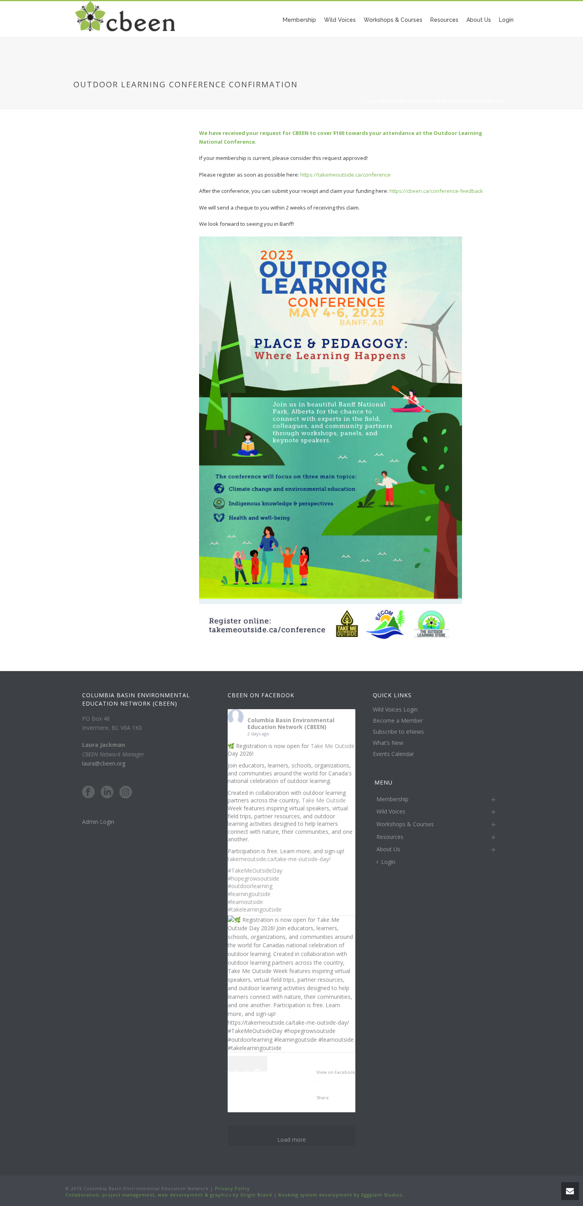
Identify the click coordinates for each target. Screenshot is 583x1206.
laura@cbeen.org (103, 763)
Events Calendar (393, 754)
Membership (299, 20)
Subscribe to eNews (398, 731)
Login (506, 20)
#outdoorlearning (250, 886)
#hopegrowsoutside (253, 878)
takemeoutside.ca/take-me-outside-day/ (279, 859)
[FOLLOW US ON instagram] (125, 792)
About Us (478, 20)
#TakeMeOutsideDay (255, 870)
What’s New (388, 742)
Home (369, 101)
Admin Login (98, 821)
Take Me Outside (333, 746)
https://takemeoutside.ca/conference (345, 174)
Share (322, 1097)
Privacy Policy (231, 1188)
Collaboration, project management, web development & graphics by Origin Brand (168, 1195)
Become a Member (398, 720)
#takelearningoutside (255, 909)
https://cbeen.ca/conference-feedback (436, 190)
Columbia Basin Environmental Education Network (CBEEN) (290, 723)
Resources (444, 20)
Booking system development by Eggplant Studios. (341, 1195)
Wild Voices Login (395, 709)
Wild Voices (340, 20)
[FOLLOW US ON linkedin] (107, 792)
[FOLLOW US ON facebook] (88, 792)
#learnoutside (245, 902)
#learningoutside (249, 894)
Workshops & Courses (393, 20)
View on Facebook (335, 1072)
